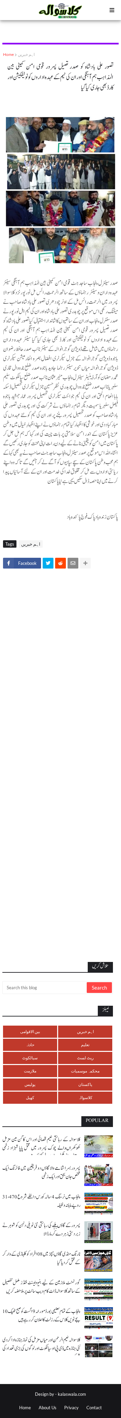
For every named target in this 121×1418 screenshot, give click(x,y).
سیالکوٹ (30, 1057)
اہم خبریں (26, 54)
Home (8, 54)
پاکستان (85, 1084)
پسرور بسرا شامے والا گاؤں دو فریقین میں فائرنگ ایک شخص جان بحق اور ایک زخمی (41, 1172)
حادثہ (30, 1044)
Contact (94, 1407)
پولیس (30, 1084)
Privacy (71, 1407)
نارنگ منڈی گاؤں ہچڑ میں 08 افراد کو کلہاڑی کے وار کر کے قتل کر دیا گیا (41, 1258)
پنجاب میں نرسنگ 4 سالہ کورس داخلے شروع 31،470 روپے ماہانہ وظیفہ (41, 1201)
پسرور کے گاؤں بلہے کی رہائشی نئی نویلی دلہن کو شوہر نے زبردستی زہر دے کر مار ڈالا (41, 1229)
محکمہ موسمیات (85, 1070)
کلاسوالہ (85, 1097)
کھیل (30, 1097)
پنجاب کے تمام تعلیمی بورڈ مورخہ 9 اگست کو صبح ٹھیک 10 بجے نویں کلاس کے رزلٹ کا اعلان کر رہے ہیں (41, 1315)
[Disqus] (60, 667)
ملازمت (30, 1070)
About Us (47, 1407)
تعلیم (85, 1044)
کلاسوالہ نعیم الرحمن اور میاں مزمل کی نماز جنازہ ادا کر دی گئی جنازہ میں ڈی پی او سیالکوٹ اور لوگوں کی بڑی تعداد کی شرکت (41, 1348)
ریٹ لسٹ (85, 1057)
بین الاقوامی (30, 1031)
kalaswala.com (72, 1394)
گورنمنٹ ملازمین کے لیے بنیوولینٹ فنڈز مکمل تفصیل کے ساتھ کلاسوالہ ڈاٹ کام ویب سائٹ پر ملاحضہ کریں (41, 1287)
